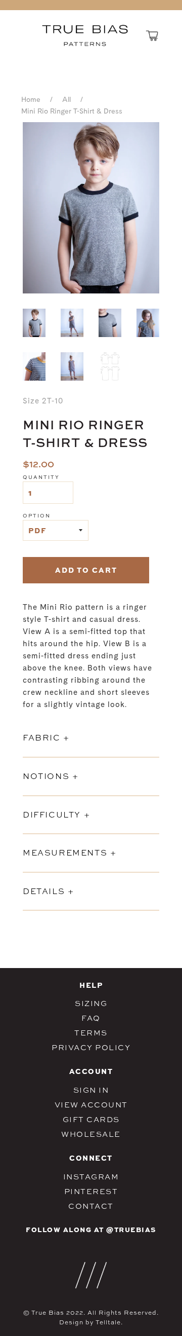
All (66, 99)
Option (37, 515)
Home (30, 99)
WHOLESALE (91, 1134)
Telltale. (109, 1322)
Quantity (41, 476)
